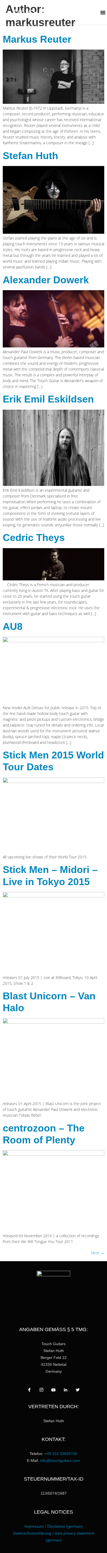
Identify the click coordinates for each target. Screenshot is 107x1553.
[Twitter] (78, 1390)
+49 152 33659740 (60, 1453)
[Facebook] (29, 1390)
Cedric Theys (34, 537)
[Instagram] (41, 1390)
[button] (103, 12)
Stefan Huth (30, 155)
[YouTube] (53, 1390)
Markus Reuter (37, 39)
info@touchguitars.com (60, 1460)
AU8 (12, 626)
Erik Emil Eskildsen (48, 399)
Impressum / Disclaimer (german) (53, 1526)
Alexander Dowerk (46, 279)
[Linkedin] (65, 1390)
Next (97, 1252)
